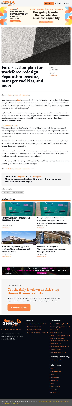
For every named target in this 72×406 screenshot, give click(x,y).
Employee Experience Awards (35, 324)
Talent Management (17, 192)
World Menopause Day (57, 352)
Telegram (20, 176)
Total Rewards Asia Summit (58, 346)
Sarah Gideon (6, 256)
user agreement (55, 392)
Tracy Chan (5, 228)
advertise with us (55, 371)
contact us (53, 374)
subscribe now (20, 308)
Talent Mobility (55, 343)
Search (59, 3)
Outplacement (6, 192)
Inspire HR (54, 330)
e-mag (52, 383)
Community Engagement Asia (59, 327)
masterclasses (55, 360)
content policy (54, 377)
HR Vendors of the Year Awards (36, 333)
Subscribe (49, 3)
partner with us (55, 386)
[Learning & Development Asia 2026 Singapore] (36, 16)
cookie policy (54, 380)
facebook (18, 95)
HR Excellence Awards (33, 330)
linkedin (26, 95)
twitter (10, 95)
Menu (67, 3)
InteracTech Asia (56, 333)
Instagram (37, 176)
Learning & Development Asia (59, 336)
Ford (19, 100)
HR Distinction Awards (33, 327)
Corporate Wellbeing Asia (58, 324)
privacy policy (54, 389)
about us (53, 368)
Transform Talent (56, 349)
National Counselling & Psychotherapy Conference (58, 339)
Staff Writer (53, 75)
